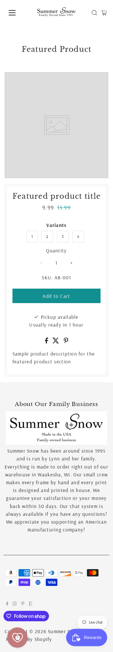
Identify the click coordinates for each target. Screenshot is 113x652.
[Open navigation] (17, 13)
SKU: (47, 277)
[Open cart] (104, 13)
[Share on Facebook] (47, 341)
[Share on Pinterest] (66, 341)
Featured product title (56, 196)
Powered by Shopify (29, 639)
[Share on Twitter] (56, 341)
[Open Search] (94, 12)
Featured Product (57, 49)
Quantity (56, 250)
